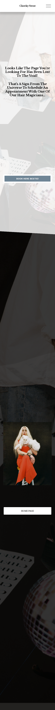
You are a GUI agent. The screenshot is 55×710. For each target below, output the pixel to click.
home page (27, 511)
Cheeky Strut (27, 5)
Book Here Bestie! (27, 178)
